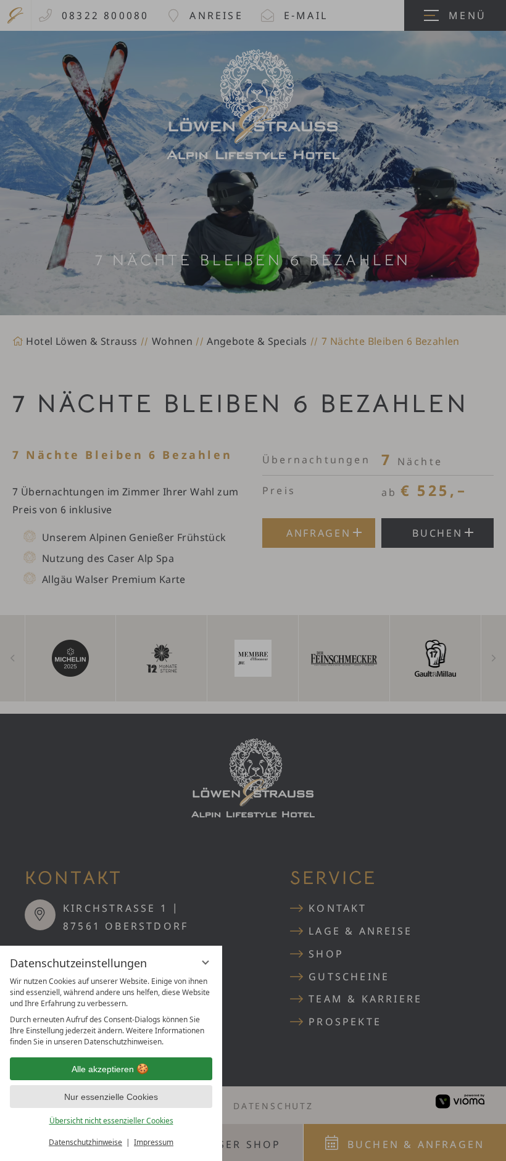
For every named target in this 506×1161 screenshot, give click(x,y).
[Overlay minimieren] (205, 962)
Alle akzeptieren (103, 1069)
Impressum (153, 1142)
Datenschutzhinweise (85, 1142)
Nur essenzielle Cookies (111, 1097)
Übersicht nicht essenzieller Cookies (111, 1120)
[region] (111, 1011)
